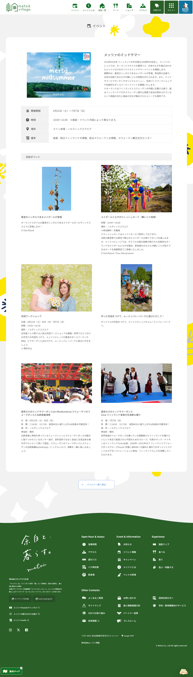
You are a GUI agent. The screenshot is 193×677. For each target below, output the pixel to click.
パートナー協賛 (130, 613)
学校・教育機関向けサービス (172, 605)
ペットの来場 (129, 574)
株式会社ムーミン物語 (90, 642)
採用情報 (92, 620)
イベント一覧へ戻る (96, 484)
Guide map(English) (45, 599)
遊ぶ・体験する (166, 567)
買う (161, 559)
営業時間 (92, 544)
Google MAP (129, 635)
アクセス (92, 551)
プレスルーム (129, 620)
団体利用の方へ (166, 597)
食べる (162, 551)
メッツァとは (129, 567)
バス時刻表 (93, 567)
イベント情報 (129, 551)
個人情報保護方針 (131, 605)
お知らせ (127, 544)
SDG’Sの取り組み (96, 613)
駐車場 (91, 574)
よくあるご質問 (95, 597)
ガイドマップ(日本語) (21, 599)
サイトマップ (94, 605)
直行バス (92, 559)
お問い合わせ (129, 597)
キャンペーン (129, 559)
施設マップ (164, 544)
